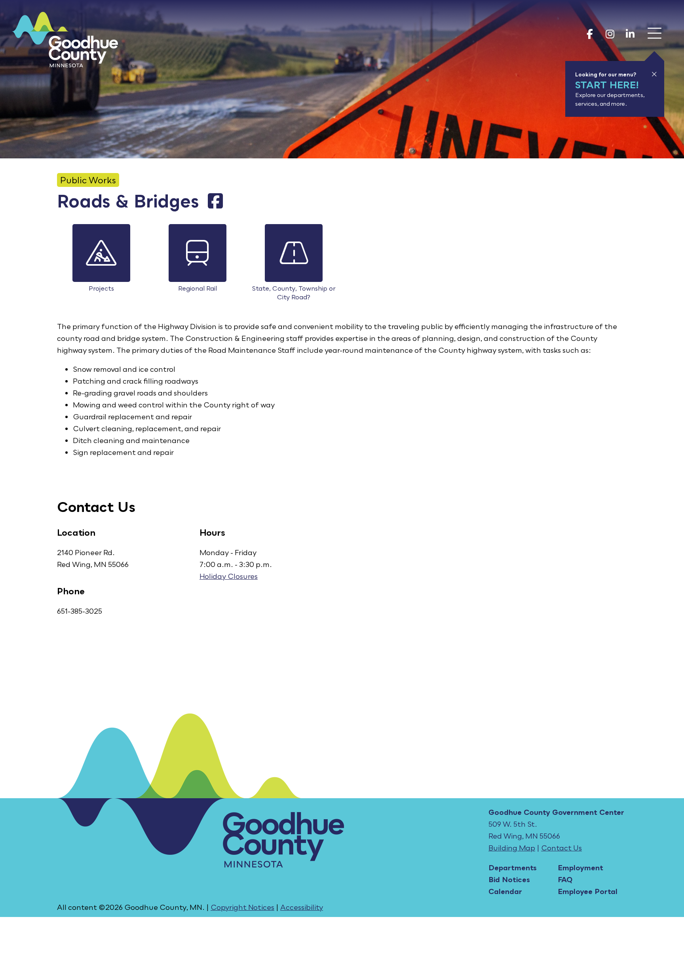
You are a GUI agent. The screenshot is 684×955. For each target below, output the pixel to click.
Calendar (505, 891)
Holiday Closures (229, 576)
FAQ (565, 879)
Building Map (511, 847)
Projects (101, 288)
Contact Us (561, 847)
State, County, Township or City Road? (294, 292)
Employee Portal (588, 891)
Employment (580, 867)
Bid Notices (509, 879)
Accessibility (301, 907)
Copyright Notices (242, 907)
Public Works (88, 180)
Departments (512, 867)
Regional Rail (197, 288)
